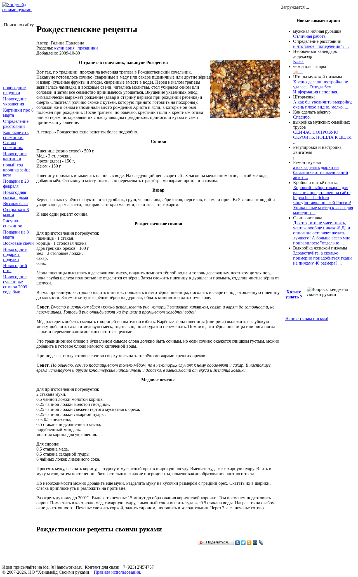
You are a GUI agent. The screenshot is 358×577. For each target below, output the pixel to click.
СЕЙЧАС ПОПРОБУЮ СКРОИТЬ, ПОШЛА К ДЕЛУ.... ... (324, 137)
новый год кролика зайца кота (16, 169)
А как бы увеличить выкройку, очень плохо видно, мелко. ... (322, 104)
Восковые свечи (18, 243)
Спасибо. (302, 117)
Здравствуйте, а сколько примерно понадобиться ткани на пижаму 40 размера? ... (322, 258)
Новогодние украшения (15, 101)
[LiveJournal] (261, 542)
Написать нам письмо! (306, 318)
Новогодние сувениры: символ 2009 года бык (15, 284)
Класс (298, 61)
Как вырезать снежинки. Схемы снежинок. (16, 140)
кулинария (64, 48)
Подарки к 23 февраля (16, 184)
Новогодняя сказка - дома (15, 195)
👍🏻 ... (298, 71)
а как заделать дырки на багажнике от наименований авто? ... (320, 172)
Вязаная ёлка (15, 203)
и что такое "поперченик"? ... (321, 46)
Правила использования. (117, 572)
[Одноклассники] (249, 542)
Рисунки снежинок (12, 223)
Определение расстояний (16, 124)
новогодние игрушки (14, 90)
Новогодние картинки (15, 156)
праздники (87, 48)
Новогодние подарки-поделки (15, 254)
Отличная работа (309, 36)
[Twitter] (243, 542)
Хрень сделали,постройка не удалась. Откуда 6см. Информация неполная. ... (320, 86)
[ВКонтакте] (238, 542)
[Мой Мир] (255, 542)
